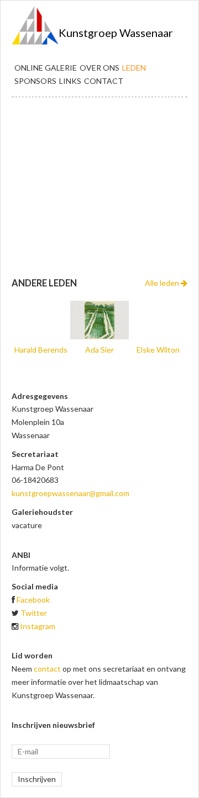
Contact (103, 81)
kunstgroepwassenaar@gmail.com (70, 493)
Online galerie (45, 67)
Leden (134, 67)
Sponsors (35, 81)
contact (47, 668)
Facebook (33, 599)
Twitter (33, 613)
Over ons (99, 67)
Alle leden (163, 283)
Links (70, 81)
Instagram (37, 626)
